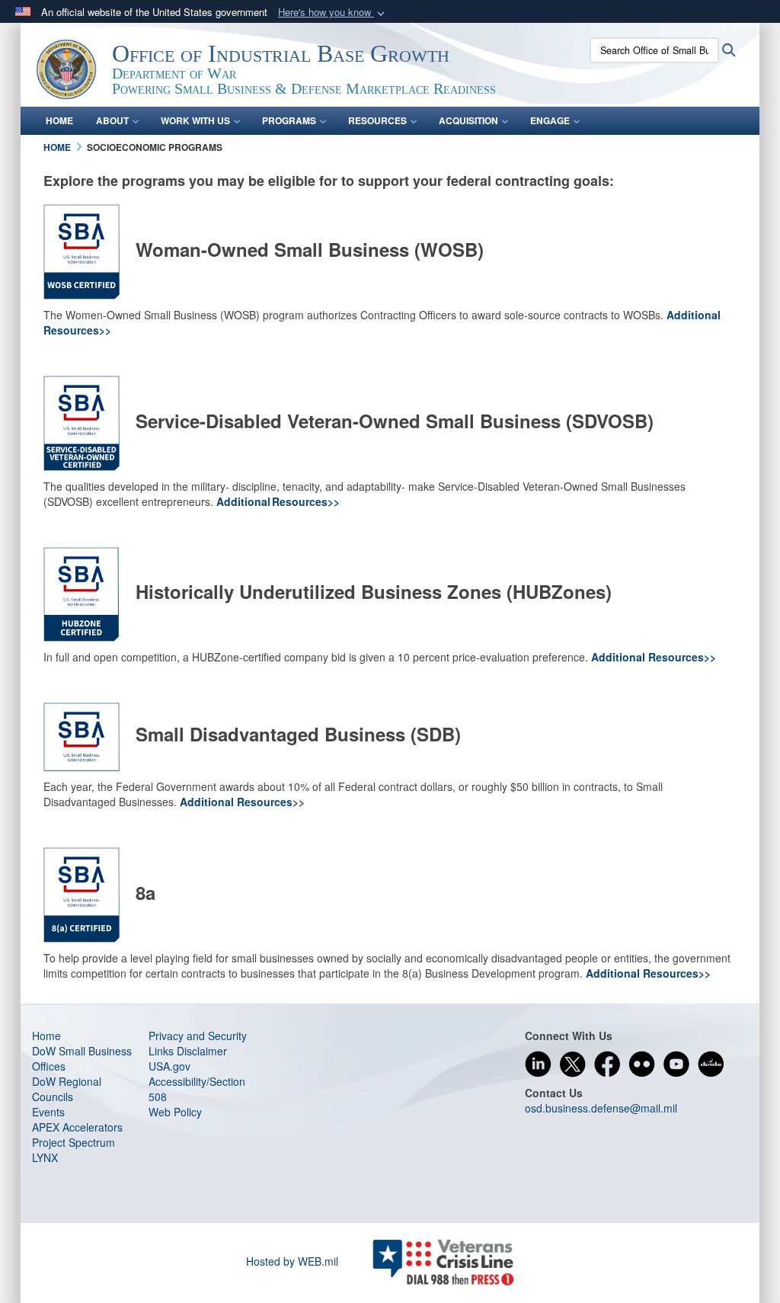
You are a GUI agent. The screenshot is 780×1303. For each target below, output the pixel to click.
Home (46, 1035)
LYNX (45, 1157)
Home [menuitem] (59, 120)
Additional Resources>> (278, 501)
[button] (333, 13)
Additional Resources (236, 801)
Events (48, 1111)
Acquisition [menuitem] (468, 120)
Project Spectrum (73, 1142)
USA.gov (169, 1066)
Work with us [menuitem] (195, 120)
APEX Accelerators (77, 1127)
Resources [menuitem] (377, 120)
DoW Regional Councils (66, 1089)
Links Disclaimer (188, 1050)
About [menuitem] (112, 120)
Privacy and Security (198, 1035)
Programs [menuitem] (289, 120)
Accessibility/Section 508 (197, 1089)
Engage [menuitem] (550, 120)
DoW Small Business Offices (82, 1058)
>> (704, 973)
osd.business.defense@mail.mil (601, 1108)
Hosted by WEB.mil (292, 1261)
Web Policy (175, 1111)
